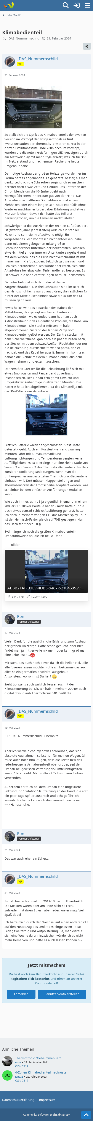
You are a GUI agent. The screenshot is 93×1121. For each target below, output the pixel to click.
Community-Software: (46, 1114)
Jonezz (19, 1076)
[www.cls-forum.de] (8, 5)
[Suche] (65, 5)
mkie (18, 1062)
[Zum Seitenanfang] (86, 1115)
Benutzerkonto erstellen (62, 994)
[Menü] (87, 5)
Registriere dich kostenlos (30, 979)
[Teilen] (87, 46)
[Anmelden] (76, 5)
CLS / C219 (21, 1066)
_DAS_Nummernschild (23, 38)
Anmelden (21, 994)
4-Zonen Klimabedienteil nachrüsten (41, 1072)
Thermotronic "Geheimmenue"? (38, 1058)
